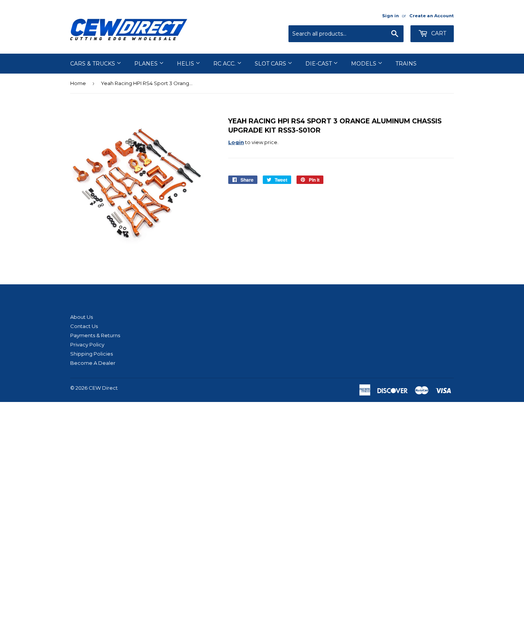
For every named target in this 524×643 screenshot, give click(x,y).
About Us (81, 317)
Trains (406, 63)
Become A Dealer (92, 363)
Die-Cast (319, 63)
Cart (438, 33)
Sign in (390, 15)
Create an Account (431, 15)
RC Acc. (225, 63)
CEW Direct (103, 388)
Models (364, 63)
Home (78, 83)
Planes (146, 63)
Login (236, 142)
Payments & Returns (95, 335)
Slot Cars (271, 63)
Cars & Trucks (93, 63)
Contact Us (84, 326)
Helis (186, 63)
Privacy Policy (87, 344)
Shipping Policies (91, 354)
